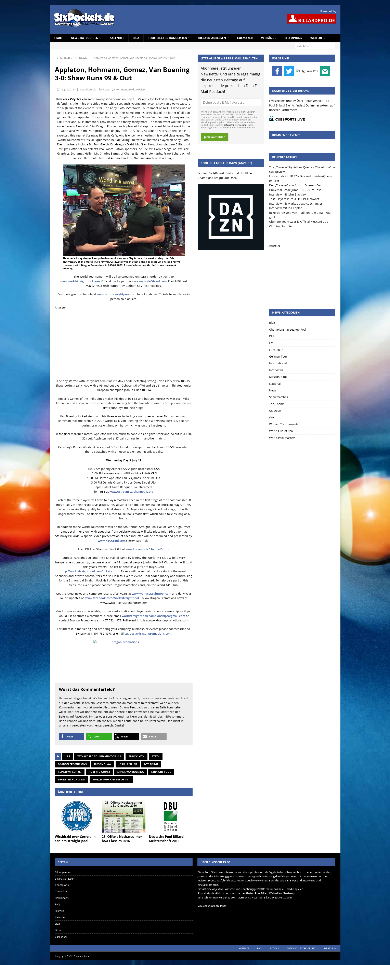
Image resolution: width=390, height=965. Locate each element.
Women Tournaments (284, 424)
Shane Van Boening (130, 772)
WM (271, 417)
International (278, 363)
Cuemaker (245, 38)
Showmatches (278, 397)
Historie (59, 911)
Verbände (268, 38)
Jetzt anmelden (214, 137)
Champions (293, 38)
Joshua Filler (128, 764)
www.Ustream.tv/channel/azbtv (131, 491)
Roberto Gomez (99, 772)
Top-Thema (277, 404)
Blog (272, 323)
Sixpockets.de (87, 89)
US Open (275, 411)
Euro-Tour (276, 350)
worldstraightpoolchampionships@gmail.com (153, 616)
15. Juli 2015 (67, 89)
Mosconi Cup (278, 377)
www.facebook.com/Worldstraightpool (112, 598)
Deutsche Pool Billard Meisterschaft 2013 (166, 838)
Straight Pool (161, 772)
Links (58, 930)
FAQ (57, 904)
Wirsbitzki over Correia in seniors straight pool (75, 838)
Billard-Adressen (212, 38)
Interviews (276, 370)
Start (58, 38)
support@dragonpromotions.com (148, 633)
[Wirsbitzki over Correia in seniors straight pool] (77, 816)
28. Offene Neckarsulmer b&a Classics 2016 (122, 838)
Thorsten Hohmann (71, 779)
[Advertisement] (124, 344)
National (275, 384)
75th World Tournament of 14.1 (99, 756)
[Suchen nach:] (315, 45)
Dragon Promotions (72, 764)
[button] (71, 736)
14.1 (67, 756)
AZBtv (155, 756)
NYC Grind (151, 764)
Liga (136, 38)
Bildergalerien (63, 872)
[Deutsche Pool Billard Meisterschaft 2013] (171, 816)
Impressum (330, 948)
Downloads (61, 898)
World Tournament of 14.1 (111, 779)
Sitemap (274, 948)
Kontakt (244, 948)
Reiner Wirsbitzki (69, 772)
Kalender (116, 38)
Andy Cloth (136, 756)
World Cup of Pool (281, 431)
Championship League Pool (287, 329)
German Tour (278, 356)
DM (271, 336)
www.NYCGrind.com (153, 281)
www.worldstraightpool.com (80, 281)
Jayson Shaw (102, 764)
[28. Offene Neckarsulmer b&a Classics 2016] (123, 816)
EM (271, 343)
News (106, 89)
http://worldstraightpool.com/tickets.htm (89, 571)
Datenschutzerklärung (234, 124)
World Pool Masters (282, 438)
